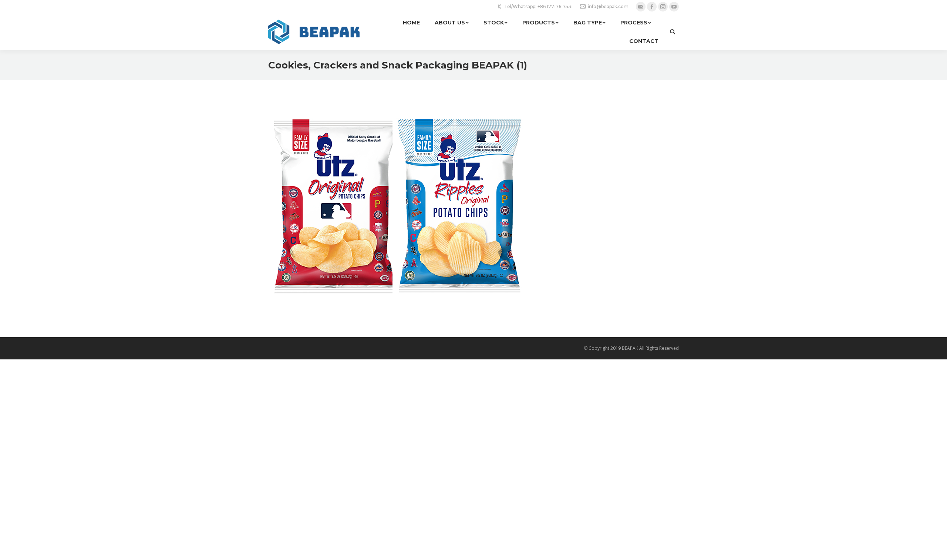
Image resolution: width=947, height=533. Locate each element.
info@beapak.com (608, 6)
